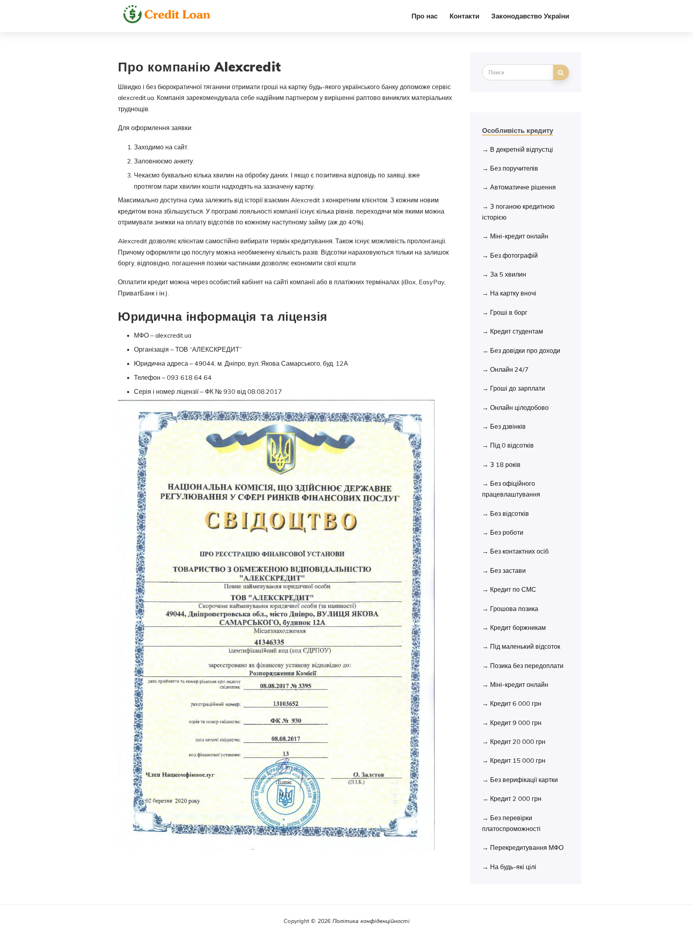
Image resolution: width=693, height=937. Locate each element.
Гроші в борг (508, 312)
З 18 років (505, 464)
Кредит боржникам (518, 627)
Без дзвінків (508, 426)
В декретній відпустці (521, 149)
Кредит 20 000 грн (517, 741)
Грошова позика (514, 609)
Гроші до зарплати (517, 388)
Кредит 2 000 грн (515, 798)
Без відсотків (509, 513)
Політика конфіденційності (370, 921)
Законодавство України (530, 16)
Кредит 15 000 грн (517, 760)
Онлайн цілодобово (519, 407)
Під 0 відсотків (512, 445)
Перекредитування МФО (526, 847)
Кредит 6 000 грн (515, 703)
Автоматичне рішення (523, 187)
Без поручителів (514, 168)
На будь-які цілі (513, 867)
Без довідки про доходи (525, 350)
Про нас (424, 16)
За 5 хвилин (508, 274)
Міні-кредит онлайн (519, 236)
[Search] (561, 72)
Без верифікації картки (524, 780)
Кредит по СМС (513, 589)
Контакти (464, 16)
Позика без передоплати (526, 666)
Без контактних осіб (519, 551)
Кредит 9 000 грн (515, 723)
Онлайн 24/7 (509, 369)
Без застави (508, 570)
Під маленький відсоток (525, 646)
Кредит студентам (516, 331)
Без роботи (506, 532)
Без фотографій (514, 255)
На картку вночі (513, 293)
